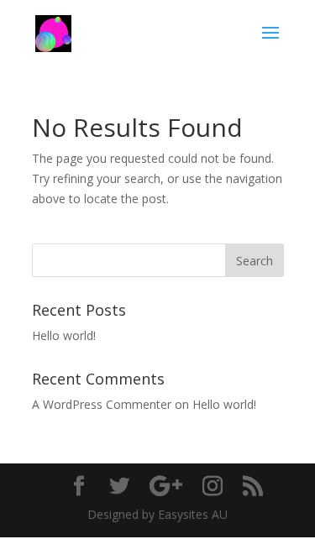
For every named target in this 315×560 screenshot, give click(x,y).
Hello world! (64, 335)
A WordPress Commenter (101, 404)
